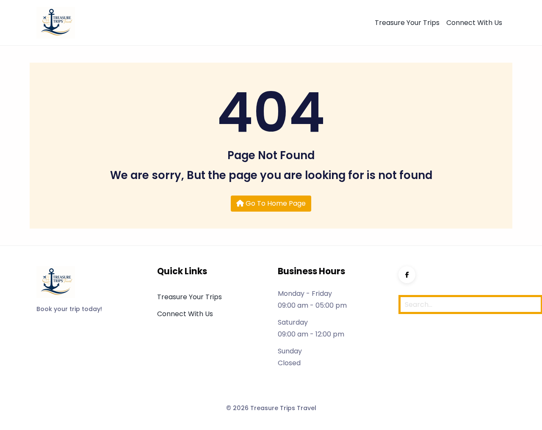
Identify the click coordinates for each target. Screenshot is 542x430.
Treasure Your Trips (407, 23)
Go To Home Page (275, 203)
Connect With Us (474, 23)
